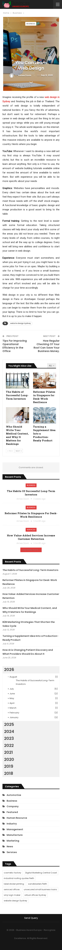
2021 (8, 752)
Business (30, 23)
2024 (9, 731)
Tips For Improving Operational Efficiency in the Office (14, 346)
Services (31, 529)
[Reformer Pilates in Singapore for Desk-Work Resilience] (44, 381)
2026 (9, 669)
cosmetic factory (12, 872)
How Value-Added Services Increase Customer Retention (31, 537)
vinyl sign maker (12, 895)
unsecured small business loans (40, 889)
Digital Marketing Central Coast (41, 872)
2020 (9, 759)
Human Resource (17, 818)
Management (15, 829)
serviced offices (12, 889)
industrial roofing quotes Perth (19, 878)
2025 (9, 724)
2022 (9, 745)
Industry (12, 823)
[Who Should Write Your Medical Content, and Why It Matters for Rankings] (17, 415)
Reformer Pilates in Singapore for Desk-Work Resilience (31, 515)
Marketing (13, 840)
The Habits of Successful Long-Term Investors (31, 492)
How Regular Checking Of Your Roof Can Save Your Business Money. (47, 346)
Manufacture (15, 835)
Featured (12, 812)
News (10, 846)
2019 (8, 766)
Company (13, 806)
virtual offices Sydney (35, 895)
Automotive (14, 795)
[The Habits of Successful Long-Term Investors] (17, 381)
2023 (9, 738)
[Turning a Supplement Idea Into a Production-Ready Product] (44, 415)
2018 (8, 773)
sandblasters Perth (37, 883)
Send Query (31, 918)
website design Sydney (20, 323)
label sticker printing (14, 883)
